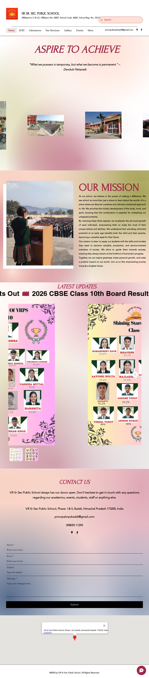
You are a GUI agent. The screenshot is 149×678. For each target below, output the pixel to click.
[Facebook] (141, 29)
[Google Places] (137, 29)
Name (10, 545)
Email (9, 556)
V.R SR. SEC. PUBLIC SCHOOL (40, 13)
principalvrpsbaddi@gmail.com (119, 29)
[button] (22, 30)
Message (11, 578)
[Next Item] (135, 375)
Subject (10, 567)
